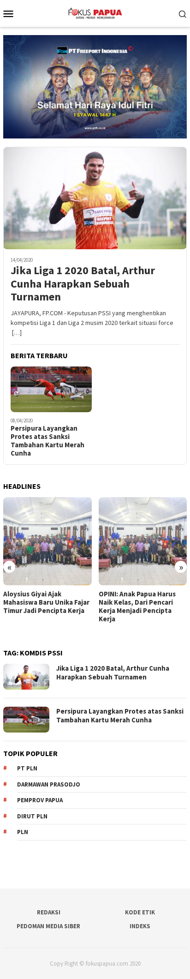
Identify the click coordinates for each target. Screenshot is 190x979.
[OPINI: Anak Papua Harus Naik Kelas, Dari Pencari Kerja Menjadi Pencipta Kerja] (143, 541)
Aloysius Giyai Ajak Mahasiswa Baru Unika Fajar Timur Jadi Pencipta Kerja (46, 602)
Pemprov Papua (40, 800)
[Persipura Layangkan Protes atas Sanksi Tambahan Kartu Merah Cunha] (51, 389)
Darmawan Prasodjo (48, 784)
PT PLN (27, 768)
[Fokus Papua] (95, 12)
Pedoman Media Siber (48, 926)
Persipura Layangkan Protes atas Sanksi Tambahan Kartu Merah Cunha (47, 440)
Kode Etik (140, 912)
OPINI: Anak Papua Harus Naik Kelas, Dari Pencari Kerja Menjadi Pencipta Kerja (137, 606)
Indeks (140, 926)
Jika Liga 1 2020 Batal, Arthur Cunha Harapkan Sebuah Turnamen (83, 284)
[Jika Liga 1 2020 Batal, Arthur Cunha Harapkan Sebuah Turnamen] (95, 198)
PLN (22, 832)
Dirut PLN (32, 816)
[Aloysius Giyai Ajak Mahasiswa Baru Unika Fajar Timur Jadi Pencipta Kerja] (47, 541)
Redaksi (48, 912)
